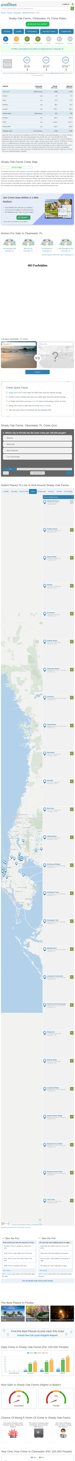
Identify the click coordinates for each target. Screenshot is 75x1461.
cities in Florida (45, 406)
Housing (51, 491)
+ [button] (40, 1220)
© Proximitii (14, 1224)
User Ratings (68, 491)
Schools (59, 491)
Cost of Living (23, 491)
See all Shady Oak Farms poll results (37, 1281)
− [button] (40, 1223)
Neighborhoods (66, 31)
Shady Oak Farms (28, 13)
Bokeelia (10, 438)
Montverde (10, 444)
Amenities (14, 491)
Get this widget (17, 167)
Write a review (6, 1274)
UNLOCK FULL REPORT (38, 24)
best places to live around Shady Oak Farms (18, 1227)
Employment (42, 491)
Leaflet (40, 1224)
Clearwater (17, 13)
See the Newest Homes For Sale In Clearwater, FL (58, 255)
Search (3, 13)
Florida (9, 13)
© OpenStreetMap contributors (24, 1224)
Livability (65, 4)
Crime (33, 491)
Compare (37, 372)
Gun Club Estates (13, 457)
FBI (52, 73)
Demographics (32, 31)
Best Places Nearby (49, 31)
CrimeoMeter (29, 171)
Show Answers (37, 473)
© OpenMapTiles (35, 1224)
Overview (7, 31)
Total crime (6, 91)
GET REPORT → (23, 217)
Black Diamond (12, 450)
